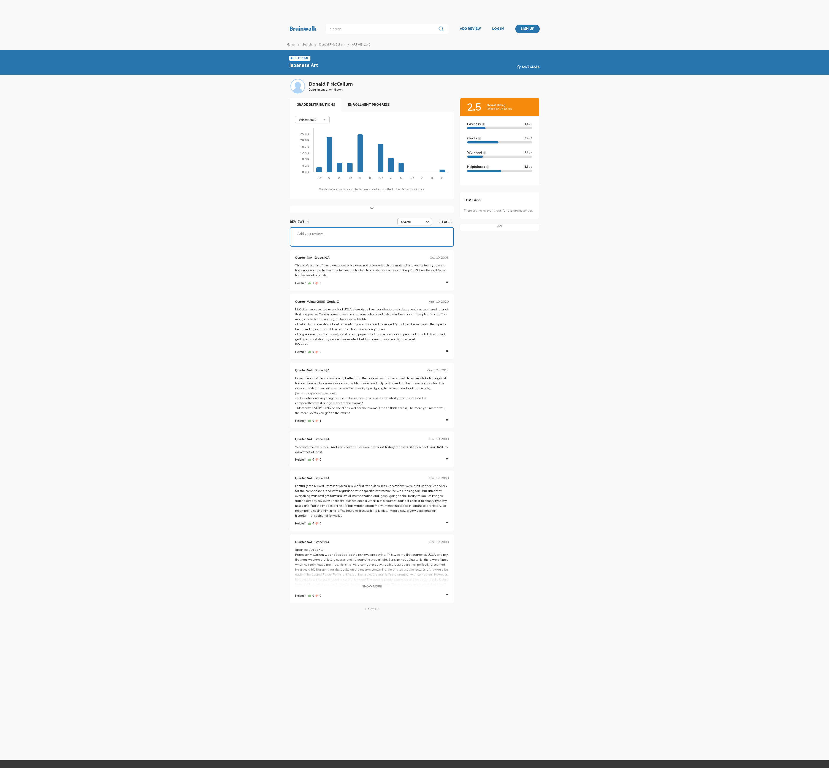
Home (291, 44)
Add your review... (311, 233)
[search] (382, 29)
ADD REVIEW (470, 29)
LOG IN (498, 29)
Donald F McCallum (331, 44)
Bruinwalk (302, 29)
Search (307, 44)
